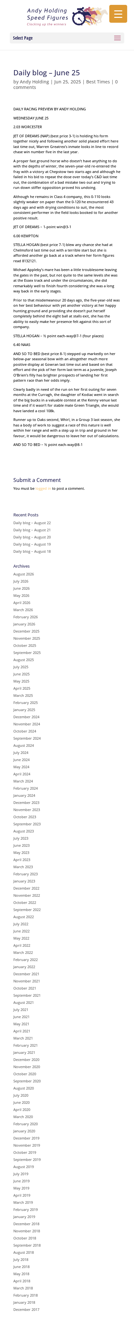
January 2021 (24, 1052)
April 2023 (21, 859)
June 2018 (21, 1266)
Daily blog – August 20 (32, 537)
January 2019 (24, 1216)
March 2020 (23, 1116)
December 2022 (26, 888)
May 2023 (21, 852)
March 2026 (23, 609)
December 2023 (26, 802)
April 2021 (21, 1031)
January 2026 (24, 624)
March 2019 (23, 1202)
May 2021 (21, 1023)
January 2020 (24, 1130)
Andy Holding (34, 82)
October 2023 (24, 816)
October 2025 (24, 645)
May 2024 (21, 766)
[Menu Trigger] (118, 14)
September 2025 (27, 652)
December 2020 (26, 1059)
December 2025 (26, 631)
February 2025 (25, 702)
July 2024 (20, 752)
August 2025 (23, 659)
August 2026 (23, 574)
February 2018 (25, 1295)
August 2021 (23, 1002)
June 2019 (21, 1180)
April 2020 (21, 1109)
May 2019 (21, 1188)
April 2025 (21, 688)
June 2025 (21, 674)
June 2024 (21, 759)
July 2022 (20, 923)
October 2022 (24, 902)
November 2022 (26, 895)
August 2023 (23, 831)
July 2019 (20, 1173)
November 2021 (26, 981)
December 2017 (26, 1309)
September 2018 (27, 1245)
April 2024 (21, 773)
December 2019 (26, 1138)
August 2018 (23, 1252)
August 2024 (23, 745)
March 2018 (23, 1288)
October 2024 (24, 731)
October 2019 (24, 1152)
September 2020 (27, 1080)
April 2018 (21, 1280)
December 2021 (26, 973)
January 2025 (24, 709)
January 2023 (24, 881)
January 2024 (24, 795)
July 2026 (20, 581)
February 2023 (25, 873)
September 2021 (27, 995)
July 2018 (20, 1259)
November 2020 (26, 1066)
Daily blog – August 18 (32, 551)
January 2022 (24, 966)
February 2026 (25, 616)
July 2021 (20, 1009)
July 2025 (20, 666)
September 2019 (27, 1159)
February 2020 (25, 1123)
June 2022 (21, 931)
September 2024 (27, 738)
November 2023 (26, 809)
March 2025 (23, 695)
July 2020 (20, 1095)
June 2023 (21, 845)
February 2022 (25, 959)
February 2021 (25, 1045)
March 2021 (23, 1038)
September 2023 (27, 823)
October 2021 (24, 988)
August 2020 (23, 1088)
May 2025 (21, 681)
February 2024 (25, 788)
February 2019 (25, 1209)
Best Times (98, 82)
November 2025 (26, 638)
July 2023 (20, 838)
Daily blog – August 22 (32, 522)
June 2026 (21, 588)
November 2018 (26, 1230)
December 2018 (26, 1223)
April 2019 (21, 1195)
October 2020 (24, 1073)
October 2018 (24, 1238)
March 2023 (23, 866)
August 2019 (23, 1166)
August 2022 (23, 916)
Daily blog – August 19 (32, 544)
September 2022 (27, 909)
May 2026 (21, 595)
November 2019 (26, 1145)
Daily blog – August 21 (32, 529)
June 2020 (21, 1102)
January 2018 (24, 1302)
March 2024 (23, 781)
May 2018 (21, 1273)
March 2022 (23, 952)
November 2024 (26, 723)
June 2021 (21, 1016)
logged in (43, 488)
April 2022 (21, 945)
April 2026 (21, 602)
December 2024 (26, 716)
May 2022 (21, 938)
